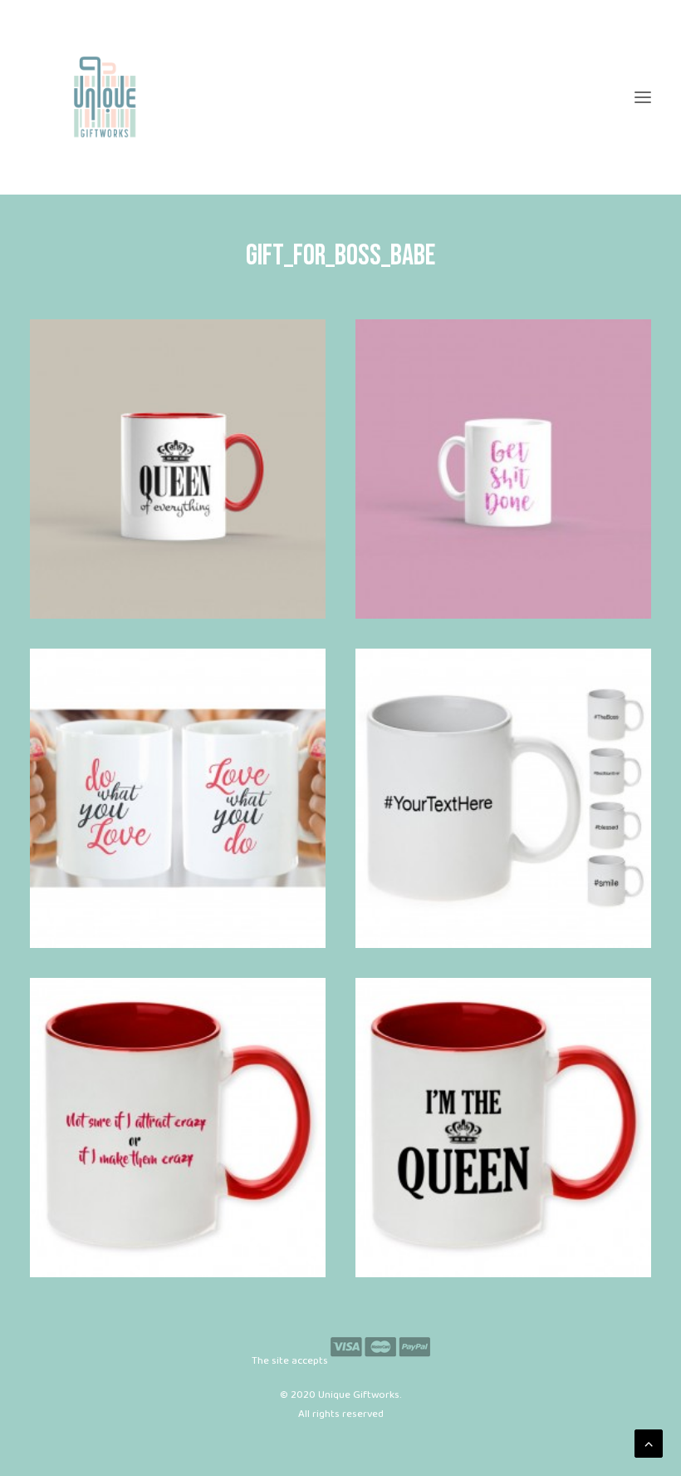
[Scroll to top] (648, 1443)
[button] (643, 97)
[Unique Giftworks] (340, 97)
